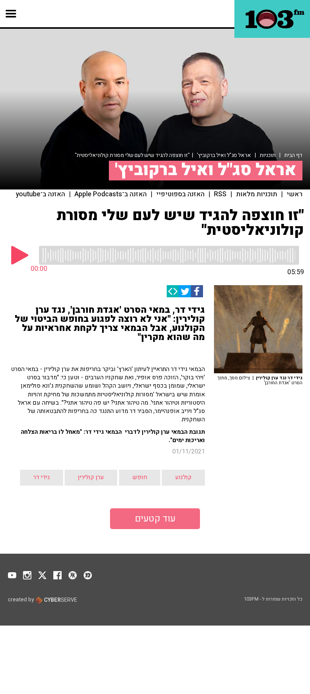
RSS (220, 194)
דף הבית (293, 155)
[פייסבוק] (197, 291)
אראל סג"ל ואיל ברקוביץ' (224, 155)
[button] (11, 13)
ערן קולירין (91, 477)
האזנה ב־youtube (40, 194)
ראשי (294, 194)
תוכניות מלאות (256, 194)
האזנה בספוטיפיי (180, 194)
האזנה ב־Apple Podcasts (110, 194)
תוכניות (268, 155)
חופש (139, 477)
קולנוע (183, 477)
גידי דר (41, 477)
